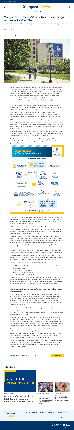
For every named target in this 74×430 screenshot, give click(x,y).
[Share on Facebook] (5, 35)
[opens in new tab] (10, 1)
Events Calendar (52, 412)
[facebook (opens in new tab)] (58, 418)
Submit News (43, 412)
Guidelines (34, 412)
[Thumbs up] (31, 355)
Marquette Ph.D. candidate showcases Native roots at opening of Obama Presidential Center (45, 400)
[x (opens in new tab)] (65, 418)
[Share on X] (9, 35)
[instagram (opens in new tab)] (61, 418)
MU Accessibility (62, 412)
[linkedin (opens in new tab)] (68, 418)
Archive (28, 412)
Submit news (56, 355)
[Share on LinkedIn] (12, 35)
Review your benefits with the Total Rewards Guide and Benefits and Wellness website (18, 399)
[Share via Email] (16, 35)
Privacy (28, 415)
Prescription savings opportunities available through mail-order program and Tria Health (62, 398)
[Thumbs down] (35, 355)
